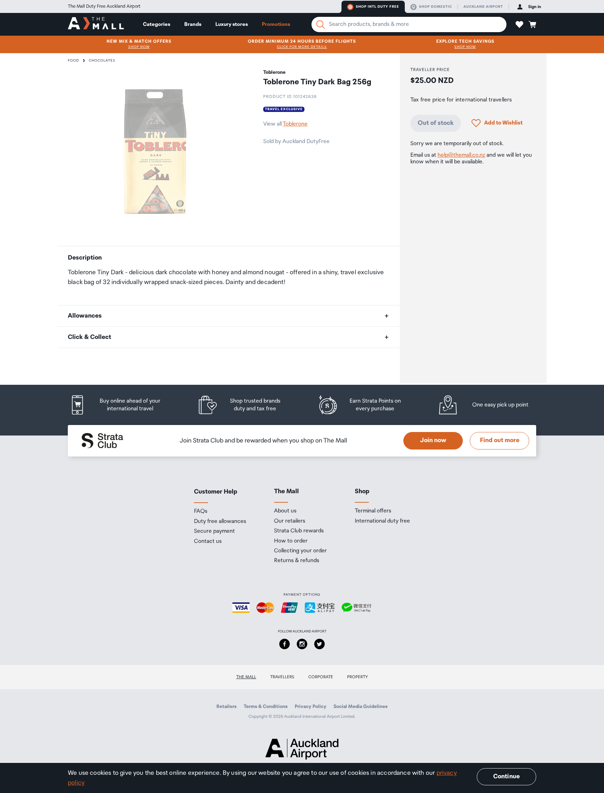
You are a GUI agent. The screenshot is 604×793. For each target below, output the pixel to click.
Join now (433, 440)
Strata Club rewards (299, 531)
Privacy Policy (310, 706)
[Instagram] (302, 644)
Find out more (499, 440)
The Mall (246, 677)
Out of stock (436, 122)
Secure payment (214, 531)
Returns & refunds (296, 561)
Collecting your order (300, 551)
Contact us (208, 541)
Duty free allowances (220, 521)
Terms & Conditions (266, 706)
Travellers (282, 677)
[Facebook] (284, 644)
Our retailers (289, 521)
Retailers (226, 706)
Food (73, 60)
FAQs (200, 511)
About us (285, 511)
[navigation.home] (96, 24)
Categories (156, 24)
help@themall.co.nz (461, 155)
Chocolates (102, 60)
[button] (519, 24)
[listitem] (122, 405)
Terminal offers (373, 511)
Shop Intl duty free (377, 7)
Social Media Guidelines (360, 706)
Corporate (320, 677)
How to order (291, 541)
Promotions (276, 24)
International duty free (382, 521)
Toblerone (295, 124)
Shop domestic (435, 7)
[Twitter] (319, 644)
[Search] (320, 24)
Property (357, 677)
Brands (192, 24)
